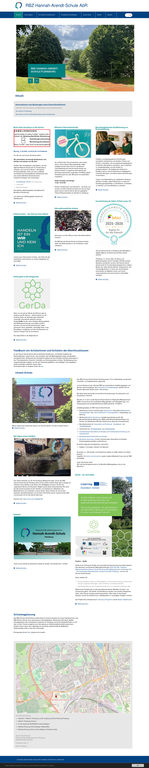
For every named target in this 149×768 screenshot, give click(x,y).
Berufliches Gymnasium (87, 439)
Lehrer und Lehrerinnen (93, 456)
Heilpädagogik (110, 429)
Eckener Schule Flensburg (96, 569)
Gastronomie (108, 410)
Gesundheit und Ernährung (103, 424)
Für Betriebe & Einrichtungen (69, 15)
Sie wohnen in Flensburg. (24, 111)
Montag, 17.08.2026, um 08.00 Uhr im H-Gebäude (30, 151)
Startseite (18, 15)
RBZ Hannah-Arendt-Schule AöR (55, 5)
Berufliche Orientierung (93, 417)
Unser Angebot (28, 15)
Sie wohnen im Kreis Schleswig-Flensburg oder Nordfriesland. (35, 114)
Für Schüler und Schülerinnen (47, 15)
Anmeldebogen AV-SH (23, 182)
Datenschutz (52, 759)
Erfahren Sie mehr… (21, 202)
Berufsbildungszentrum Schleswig (117, 569)
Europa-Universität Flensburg (108, 571)
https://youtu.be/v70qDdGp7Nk (33, 499)
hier (42, 366)
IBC (118, 567)
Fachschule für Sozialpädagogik (107, 387)
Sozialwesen (118, 424)
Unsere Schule (87, 15)
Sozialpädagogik (85, 426)
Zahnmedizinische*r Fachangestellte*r (106, 412)
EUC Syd (113, 567)
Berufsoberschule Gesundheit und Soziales (93, 436)
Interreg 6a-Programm (104, 599)
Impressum (60, 759)
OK (138, 765)
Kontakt (99, 15)
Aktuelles (109, 15)
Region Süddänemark (125, 599)
